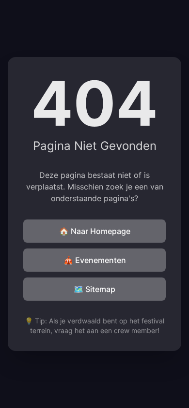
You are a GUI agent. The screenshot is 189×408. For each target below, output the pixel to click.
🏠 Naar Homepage (94, 231)
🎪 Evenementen (94, 260)
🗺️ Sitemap (94, 289)
